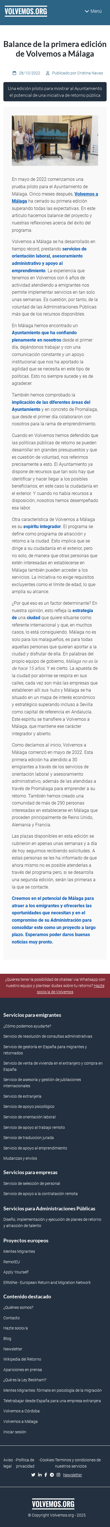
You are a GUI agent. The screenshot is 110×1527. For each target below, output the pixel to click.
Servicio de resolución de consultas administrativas (47, 1036)
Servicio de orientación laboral (29, 1117)
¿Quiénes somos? (18, 1307)
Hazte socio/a (15, 1328)
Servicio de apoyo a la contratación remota (40, 1193)
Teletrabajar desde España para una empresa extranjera (52, 1401)
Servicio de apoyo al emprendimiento (35, 1148)
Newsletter (12, 1349)
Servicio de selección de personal (31, 1183)
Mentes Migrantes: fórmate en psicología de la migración (52, 1390)
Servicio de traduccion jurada (28, 1137)
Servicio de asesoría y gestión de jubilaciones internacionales (42, 1082)
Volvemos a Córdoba (21, 1411)
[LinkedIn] (41, 1475)
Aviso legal (8, 1463)
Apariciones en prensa (22, 1369)
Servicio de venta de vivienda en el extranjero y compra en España (53, 1066)
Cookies (47, 1460)
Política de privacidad (25, 1463)
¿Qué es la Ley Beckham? (24, 1380)
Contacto (11, 1318)
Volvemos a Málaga (20, 1421)
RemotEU (11, 1262)
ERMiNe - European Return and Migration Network (47, 1282)
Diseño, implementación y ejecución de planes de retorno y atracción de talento (52, 1222)
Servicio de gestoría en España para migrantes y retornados (45, 1050)
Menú (96, 11)
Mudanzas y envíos (20, 1158)
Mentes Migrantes (19, 1251)
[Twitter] (34, 1475)
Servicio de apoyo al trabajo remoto (34, 1127)
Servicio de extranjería (22, 1096)
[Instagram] (60, 1475)
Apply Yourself (15, 1272)
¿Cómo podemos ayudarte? (27, 1026)
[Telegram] (53, 1475)
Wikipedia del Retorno (22, 1359)
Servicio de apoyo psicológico (28, 1106)
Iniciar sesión (14, 1432)
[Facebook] (47, 1475)
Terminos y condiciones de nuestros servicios (78, 1463)
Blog (7, 1338)
